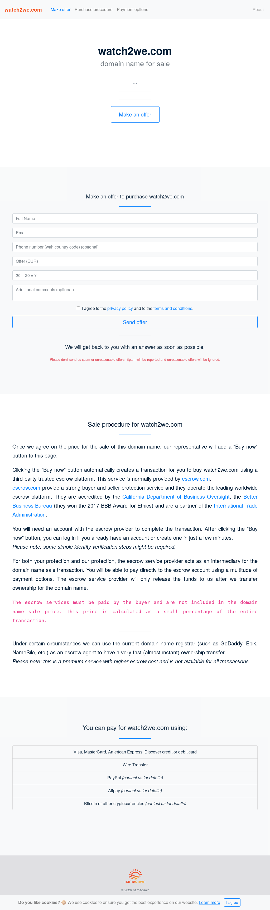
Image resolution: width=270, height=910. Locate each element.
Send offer (135, 322)
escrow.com (196, 478)
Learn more (209, 902)
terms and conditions (172, 308)
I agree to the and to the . (137, 308)
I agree (232, 902)
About (258, 9)
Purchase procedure (94, 9)
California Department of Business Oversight (176, 496)
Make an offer (135, 114)
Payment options (132, 9)
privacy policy (120, 308)
